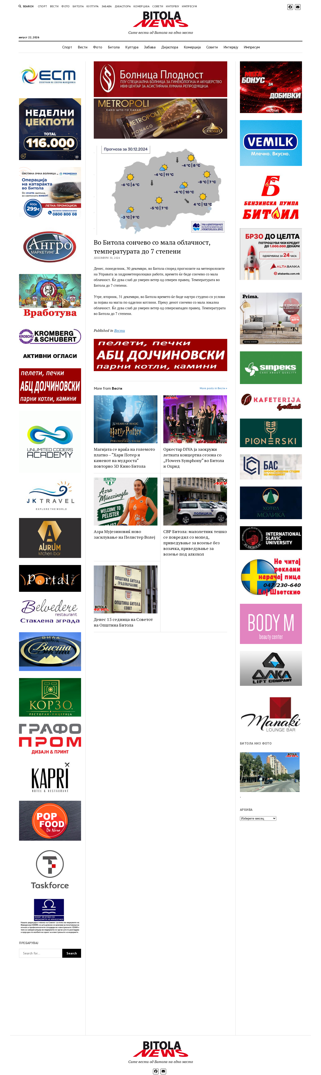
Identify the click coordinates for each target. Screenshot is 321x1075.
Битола (78, 6)
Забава (107, 6)
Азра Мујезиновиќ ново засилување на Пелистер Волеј (124, 534)
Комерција (141, 6)
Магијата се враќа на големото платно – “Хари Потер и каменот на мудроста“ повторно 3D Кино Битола (124, 457)
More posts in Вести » (213, 388)
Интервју (172, 6)
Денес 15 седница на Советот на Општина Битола (123, 622)
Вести (54, 6)
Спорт (42, 6)
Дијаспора (123, 6)
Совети (157, 6)
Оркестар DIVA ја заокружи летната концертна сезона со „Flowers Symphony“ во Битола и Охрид (193, 457)
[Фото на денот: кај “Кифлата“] (270, 772)
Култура (92, 6)
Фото (65, 6)
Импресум (189, 6)
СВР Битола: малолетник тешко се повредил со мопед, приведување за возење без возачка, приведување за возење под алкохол (195, 543)
